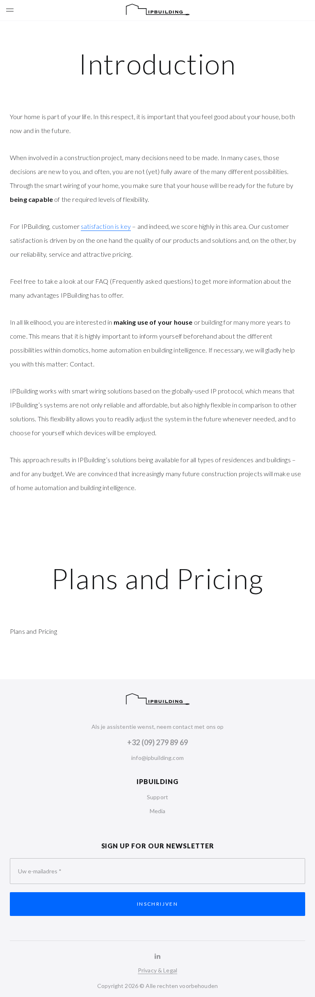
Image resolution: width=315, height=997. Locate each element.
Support (157, 797)
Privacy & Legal (157, 970)
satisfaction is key (106, 226)
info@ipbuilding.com (157, 757)
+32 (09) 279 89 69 (157, 742)
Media (158, 810)
